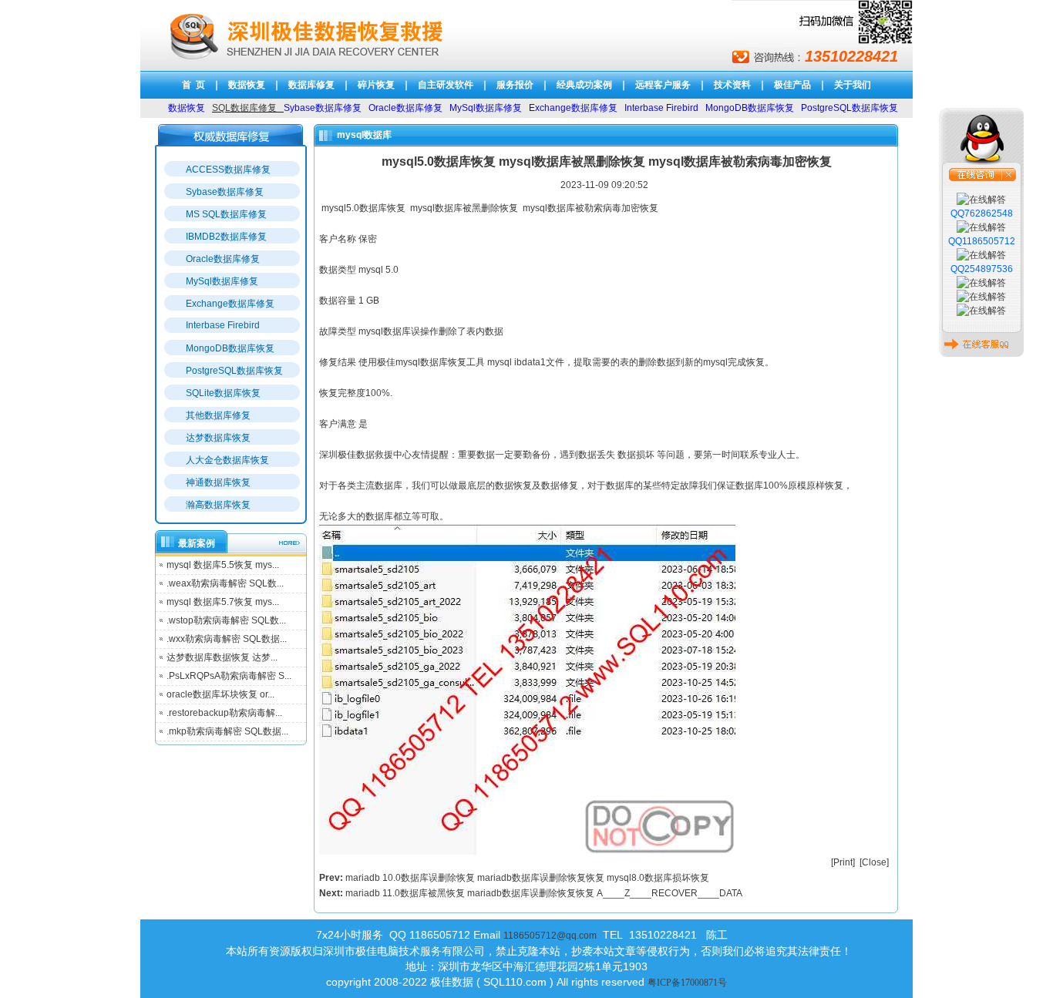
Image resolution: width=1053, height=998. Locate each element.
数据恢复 (246, 84)
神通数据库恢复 (218, 482)
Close (874, 862)
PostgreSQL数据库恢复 (234, 370)
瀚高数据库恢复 (218, 504)
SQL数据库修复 (244, 107)
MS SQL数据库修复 (226, 214)
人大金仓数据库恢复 (227, 460)
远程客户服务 (663, 84)
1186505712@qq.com (550, 935)
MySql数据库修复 (222, 281)
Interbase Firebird (223, 325)
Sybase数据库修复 (225, 191)
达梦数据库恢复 (218, 437)
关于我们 (852, 84)
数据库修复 (311, 84)
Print (843, 862)
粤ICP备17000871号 (687, 982)
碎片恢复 (376, 84)
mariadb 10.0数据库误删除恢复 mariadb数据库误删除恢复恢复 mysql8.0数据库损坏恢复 (527, 877)
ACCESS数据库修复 (228, 169)
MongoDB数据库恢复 (230, 348)
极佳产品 (792, 84)
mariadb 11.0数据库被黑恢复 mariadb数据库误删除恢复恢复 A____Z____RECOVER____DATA (543, 893)
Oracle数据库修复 (223, 259)
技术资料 (732, 84)
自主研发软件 (445, 84)
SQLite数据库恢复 (223, 393)
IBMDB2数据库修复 (226, 236)
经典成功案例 (584, 84)
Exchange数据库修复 (230, 303)
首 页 (193, 84)
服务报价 (514, 84)
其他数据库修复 (218, 415)
